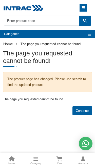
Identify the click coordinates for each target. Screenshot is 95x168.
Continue (82, 111)
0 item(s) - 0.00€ (84, 8)
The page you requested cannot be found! (51, 44)
